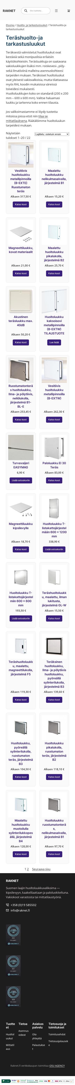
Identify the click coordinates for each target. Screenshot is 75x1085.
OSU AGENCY (57, 1065)
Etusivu (10, 25)
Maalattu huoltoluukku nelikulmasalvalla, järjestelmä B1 (54, 177)
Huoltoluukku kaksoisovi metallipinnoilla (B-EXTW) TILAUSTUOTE (54, 325)
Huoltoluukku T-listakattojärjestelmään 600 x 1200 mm (54, 530)
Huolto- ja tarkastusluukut (32, 25)
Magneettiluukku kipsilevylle (21, 526)
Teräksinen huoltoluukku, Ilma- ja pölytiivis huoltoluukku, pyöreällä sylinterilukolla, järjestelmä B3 (54, 674)
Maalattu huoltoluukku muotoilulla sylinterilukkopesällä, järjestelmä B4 (21, 831)
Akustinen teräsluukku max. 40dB (21, 321)
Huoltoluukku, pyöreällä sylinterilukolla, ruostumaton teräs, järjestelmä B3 (21, 753)
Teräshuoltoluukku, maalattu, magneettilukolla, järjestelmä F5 (21, 668)
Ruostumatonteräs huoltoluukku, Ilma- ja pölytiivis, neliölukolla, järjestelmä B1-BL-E (21, 396)
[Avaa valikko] (56, 11)
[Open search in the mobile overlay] (36, 11)
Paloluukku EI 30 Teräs (54, 465)
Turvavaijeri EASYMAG (20, 465)
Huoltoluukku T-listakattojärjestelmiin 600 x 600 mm (21, 599)
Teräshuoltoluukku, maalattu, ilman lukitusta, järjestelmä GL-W (54, 599)
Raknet (9, 11)
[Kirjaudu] (63, 10)
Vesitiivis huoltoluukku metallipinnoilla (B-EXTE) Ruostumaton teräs (20, 181)
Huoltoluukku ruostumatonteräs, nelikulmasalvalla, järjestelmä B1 (54, 829)
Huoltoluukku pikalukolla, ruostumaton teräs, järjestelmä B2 (54, 751)
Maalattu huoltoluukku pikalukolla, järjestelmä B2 (54, 254)
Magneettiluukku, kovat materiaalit (21, 250)
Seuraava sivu (41, 869)
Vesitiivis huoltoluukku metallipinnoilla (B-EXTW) (54, 392)
